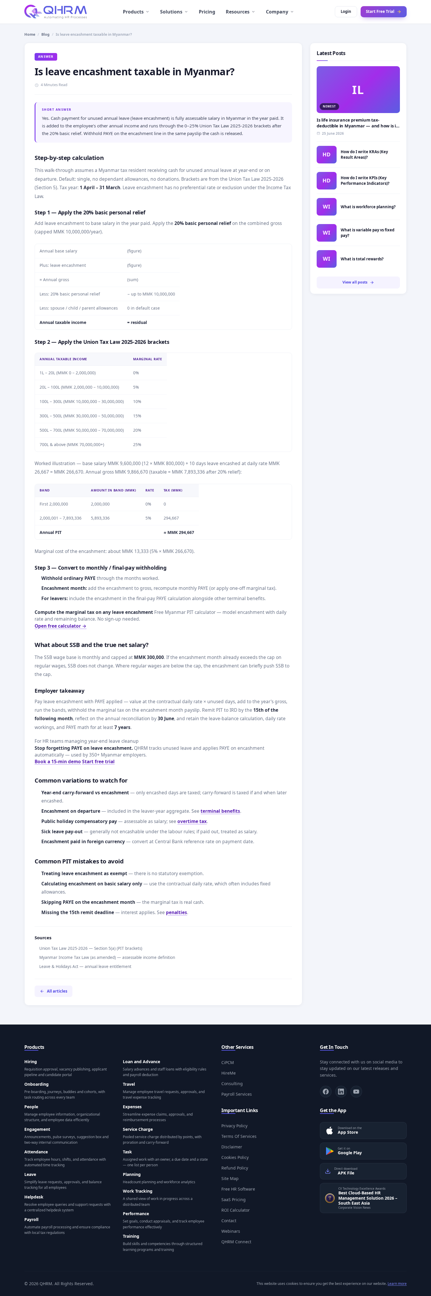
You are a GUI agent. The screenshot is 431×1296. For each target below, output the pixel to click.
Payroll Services (236, 1094)
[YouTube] (356, 1091)
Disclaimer (231, 1147)
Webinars (230, 1231)
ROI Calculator (235, 1210)
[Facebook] (326, 1091)
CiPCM (227, 1062)
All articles (57, 991)
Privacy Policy (234, 1125)
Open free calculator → (60, 626)
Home (29, 34)
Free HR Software (238, 1189)
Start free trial (98, 761)
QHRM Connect (236, 1241)
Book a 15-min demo (58, 761)
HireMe (228, 1073)
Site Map (230, 1178)
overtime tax (192, 821)
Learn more (397, 1283)
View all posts (354, 282)
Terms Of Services (239, 1136)
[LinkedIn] (341, 1091)
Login (346, 11)
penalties (176, 912)
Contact (228, 1220)
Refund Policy (234, 1168)
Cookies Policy (235, 1157)
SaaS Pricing (233, 1199)
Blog (45, 34)
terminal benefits (220, 811)
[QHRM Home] (55, 12)
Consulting (232, 1083)
